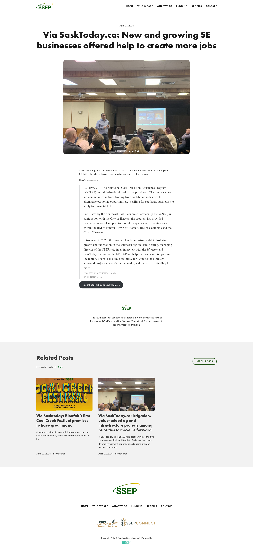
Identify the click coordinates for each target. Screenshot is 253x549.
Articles (196, 6)
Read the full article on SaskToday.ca (101, 284)
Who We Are (145, 6)
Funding (182, 6)
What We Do (164, 6)
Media (60, 366)
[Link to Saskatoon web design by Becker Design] (126, 542)
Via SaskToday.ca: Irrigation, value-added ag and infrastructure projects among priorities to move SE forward (125, 422)
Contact (211, 6)
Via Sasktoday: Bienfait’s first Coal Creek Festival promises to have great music (63, 420)
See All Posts (204, 361)
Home (129, 6)
